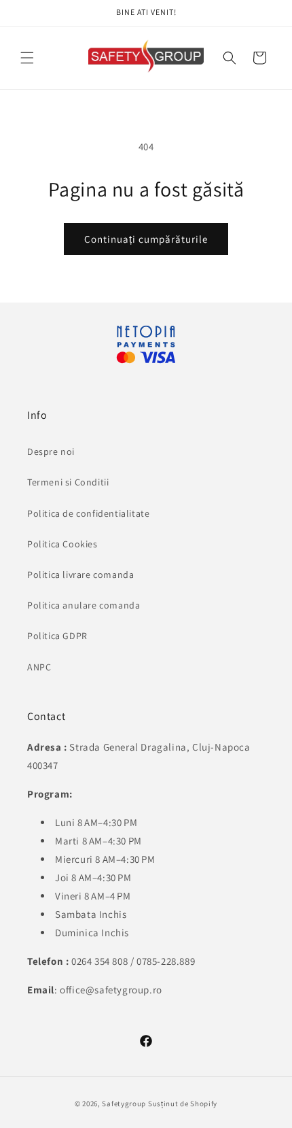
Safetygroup (124, 1103)
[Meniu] (27, 58)
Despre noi (51, 451)
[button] (229, 58)
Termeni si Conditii (68, 482)
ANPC (39, 667)
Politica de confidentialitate (88, 513)
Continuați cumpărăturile (146, 239)
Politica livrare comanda (80, 574)
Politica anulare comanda (83, 605)
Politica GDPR (57, 636)
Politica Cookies (62, 544)
